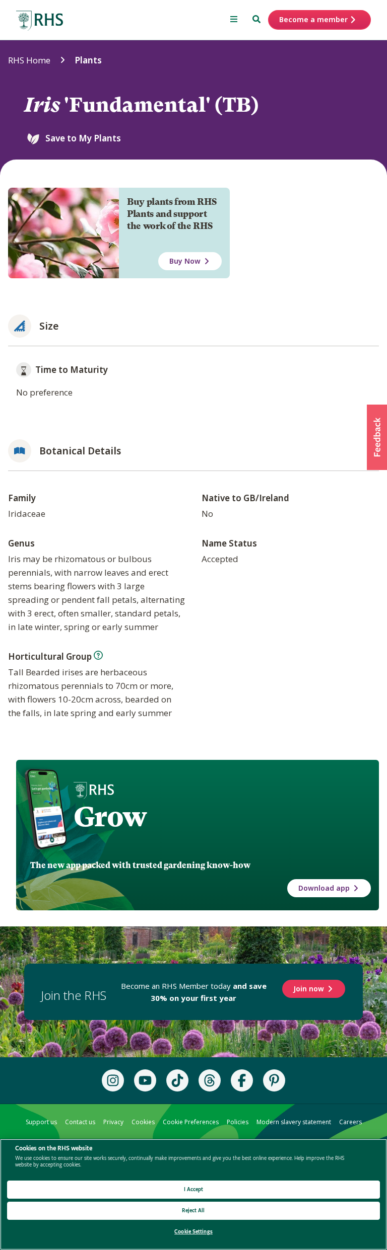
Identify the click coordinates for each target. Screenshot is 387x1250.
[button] (377, 437)
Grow (110, 817)
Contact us (80, 1122)
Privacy (113, 1122)
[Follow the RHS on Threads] (210, 1080)
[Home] (39, 21)
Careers (350, 1122)
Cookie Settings (193, 1231)
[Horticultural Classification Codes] (98, 655)
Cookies (143, 1122)
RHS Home (29, 60)
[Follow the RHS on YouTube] (145, 1080)
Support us (41, 1122)
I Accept (194, 1189)
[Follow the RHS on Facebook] (242, 1080)
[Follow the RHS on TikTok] (177, 1080)
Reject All (193, 1210)
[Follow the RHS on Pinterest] (274, 1080)
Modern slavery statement (293, 1122)
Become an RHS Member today (194, 992)
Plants (88, 60)
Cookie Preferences (191, 1122)
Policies (237, 1122)
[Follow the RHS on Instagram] (113, 1080)
